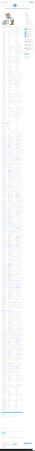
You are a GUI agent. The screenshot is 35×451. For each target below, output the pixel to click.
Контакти (29, 5)
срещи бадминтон (16, 412)
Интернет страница (3, 428)
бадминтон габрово (7, 412)
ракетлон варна (12, 412)
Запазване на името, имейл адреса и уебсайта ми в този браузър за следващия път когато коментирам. (12, 431)
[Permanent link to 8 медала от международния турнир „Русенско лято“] (25, 34)
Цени (20, 5)
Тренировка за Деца (10, 5)
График (18, 5)
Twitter (30, 2)
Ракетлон (4, 2)
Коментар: (2, 417)
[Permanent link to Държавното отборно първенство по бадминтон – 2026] (25, 36)
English (6, 5)
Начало (3, 5)
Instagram (31, 2)
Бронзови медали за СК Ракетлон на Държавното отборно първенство (30, 29)
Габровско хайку (4, 437)
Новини (15, 5)
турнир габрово (21, 412)
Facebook (33, 2)
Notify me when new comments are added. (5, 435)
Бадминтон (26, 13)
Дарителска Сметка (24, 5)
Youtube (29, 2)
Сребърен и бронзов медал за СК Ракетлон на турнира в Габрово (16, 437)
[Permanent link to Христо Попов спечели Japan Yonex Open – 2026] (25, 32)
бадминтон (3, 412)
